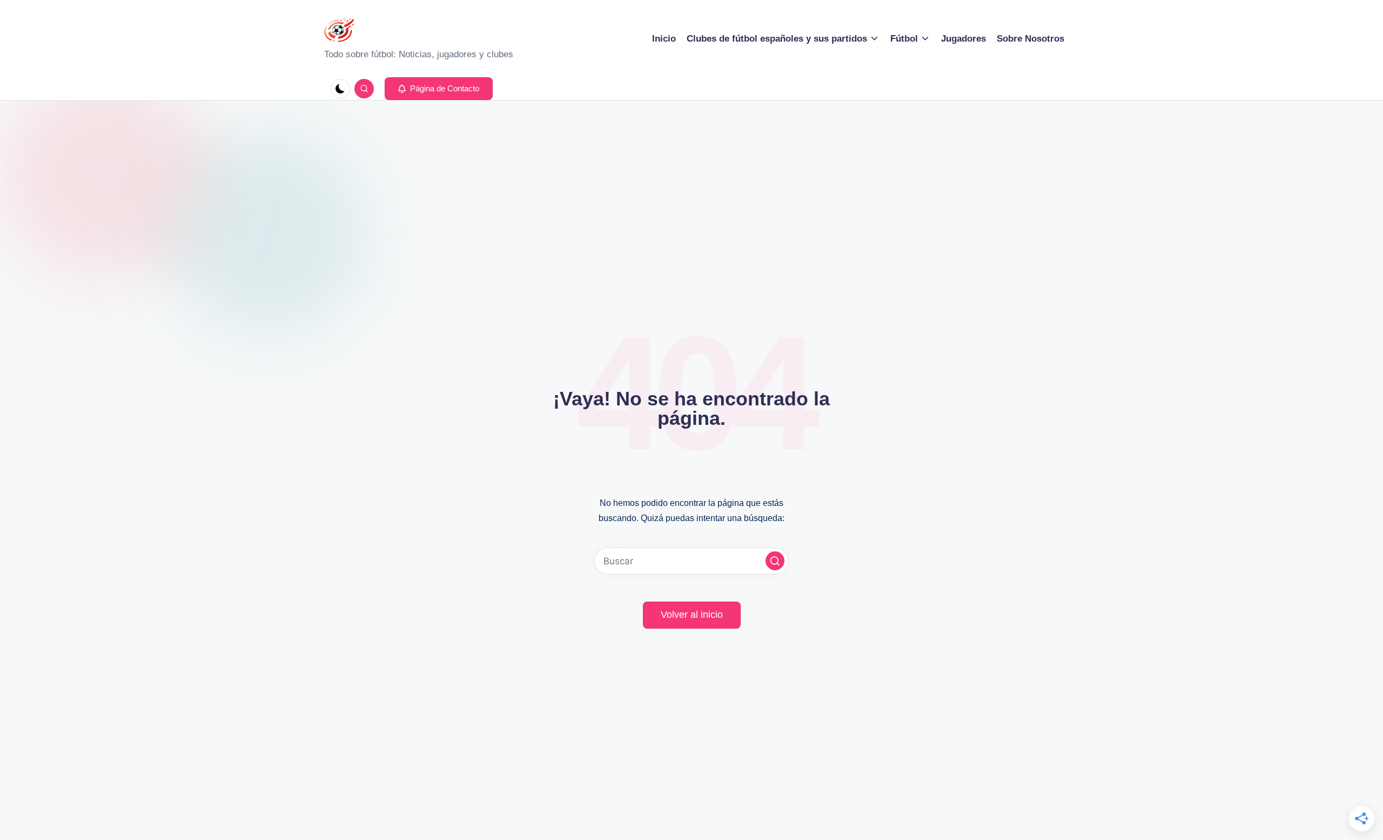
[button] (439, 88)
